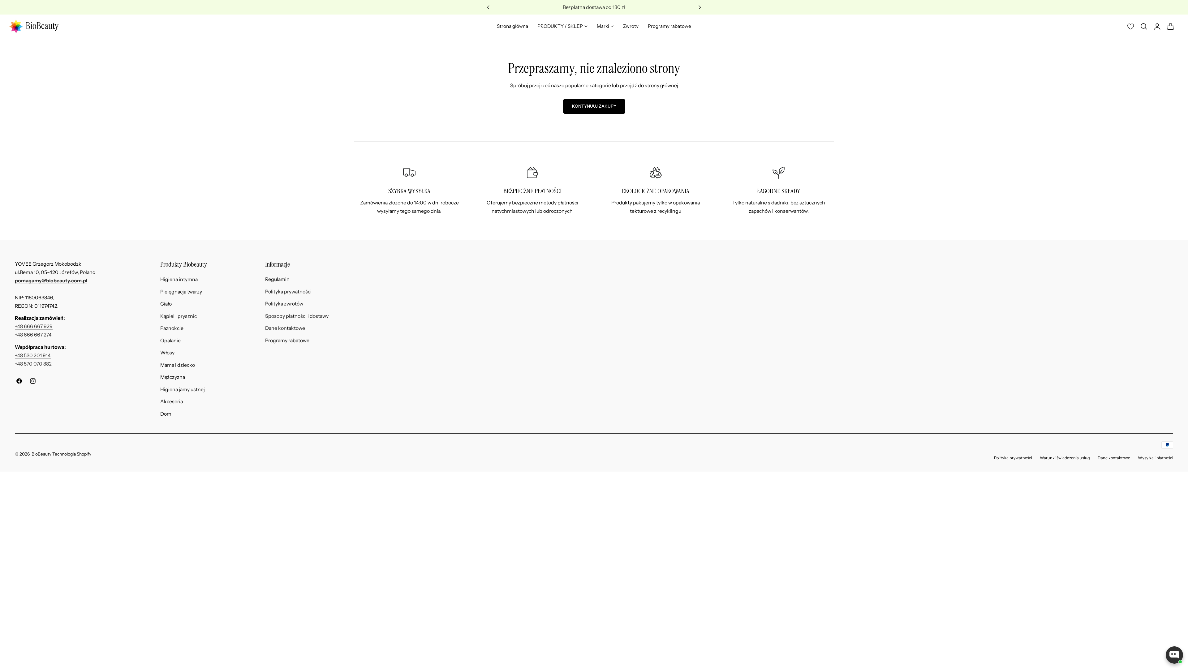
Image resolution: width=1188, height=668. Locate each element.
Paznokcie (171, 328)
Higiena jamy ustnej (182, 389)
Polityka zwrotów (284, 304)
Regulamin (277, 279)
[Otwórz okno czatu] (1174, 655)
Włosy (167, 353)
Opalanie (170, 340)
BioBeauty (41, 453)
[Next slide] (700, 7)
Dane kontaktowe (285, 328)
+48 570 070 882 (33, 364)
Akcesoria (171, 402)
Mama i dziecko (177, 365)
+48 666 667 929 (34, 326)
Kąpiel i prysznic (178, 316)
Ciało (166, 304)
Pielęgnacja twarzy (181, 291)
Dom (165, 414)
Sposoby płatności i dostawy (297, 316)
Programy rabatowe (287, 340)
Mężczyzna (172, 377)
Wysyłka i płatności (1155, 458)
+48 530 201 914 (33, 355)
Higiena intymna (179, 279)
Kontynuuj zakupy (594, 106)
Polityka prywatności (288, 291)
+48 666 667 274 (33, 335)
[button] (1144, 26)
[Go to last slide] (488, 7)
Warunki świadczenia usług (1065, 458)
